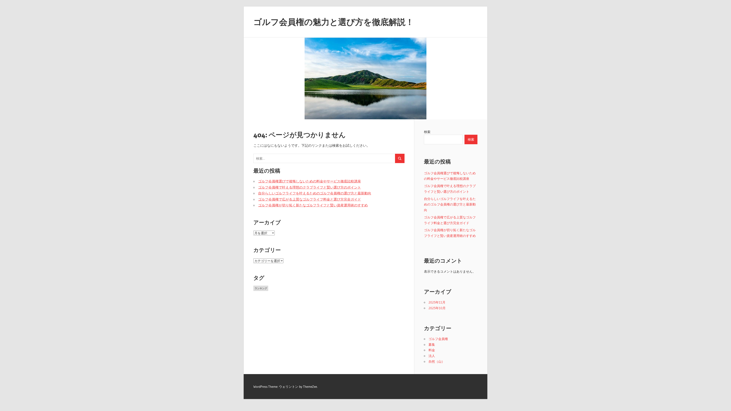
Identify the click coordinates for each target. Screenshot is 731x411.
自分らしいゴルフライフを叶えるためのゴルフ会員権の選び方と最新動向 (314, 193)
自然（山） (437, 361)
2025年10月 (437, 308)
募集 (432, 344)
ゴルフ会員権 (438, 339)
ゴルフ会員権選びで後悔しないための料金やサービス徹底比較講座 (309, 181)
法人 (432, 356)
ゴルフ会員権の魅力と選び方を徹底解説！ (333, 22)
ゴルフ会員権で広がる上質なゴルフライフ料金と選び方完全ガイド (309, 199)
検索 (427, 132)
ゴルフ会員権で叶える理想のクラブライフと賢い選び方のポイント (309, 187)
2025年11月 (437, 302)
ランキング (261, 288)
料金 (432, 350)
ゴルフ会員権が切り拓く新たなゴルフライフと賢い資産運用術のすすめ (313, 205)
